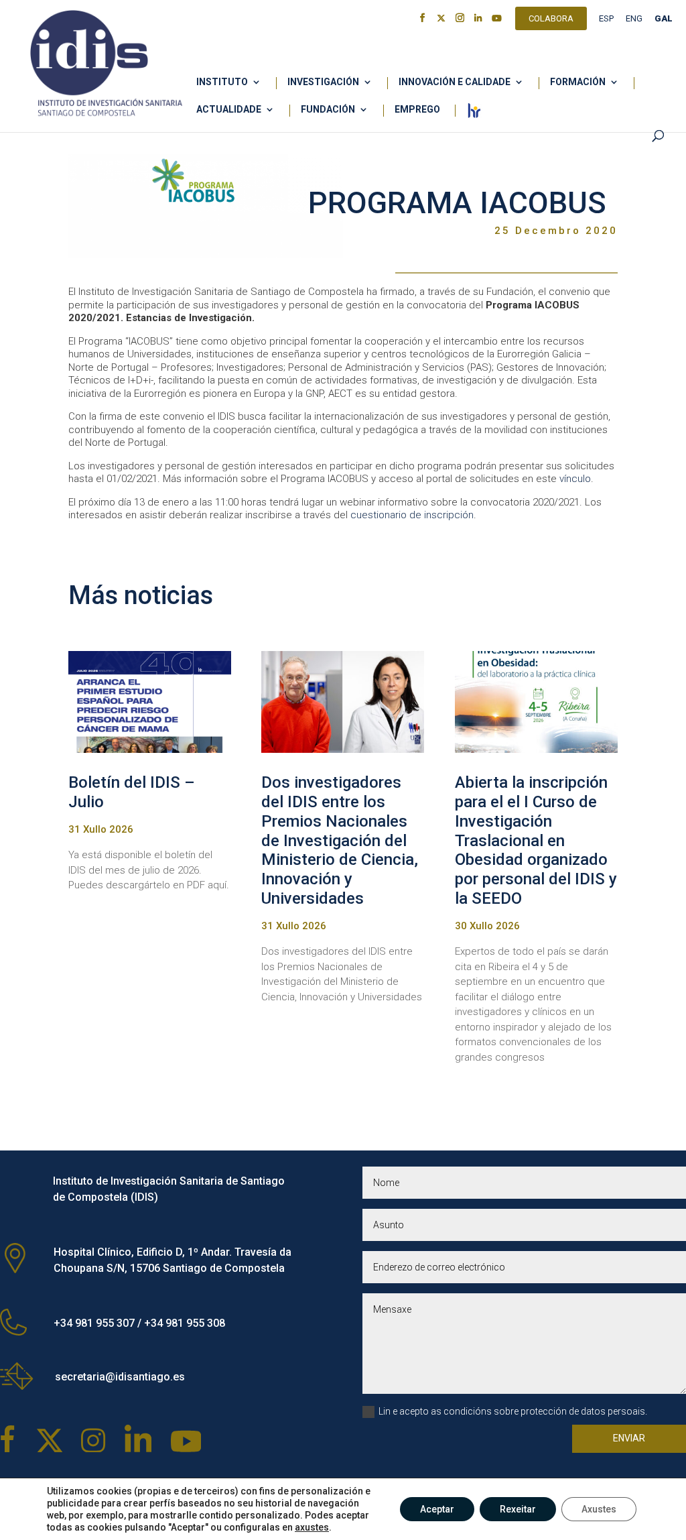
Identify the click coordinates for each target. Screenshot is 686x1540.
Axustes (598, 1509)
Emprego (417, 110)
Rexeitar (518, 1509)
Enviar (629, 1438)
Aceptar (437, 1509)
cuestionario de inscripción (412, 515)
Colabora (551, 20)
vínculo (575, 479)
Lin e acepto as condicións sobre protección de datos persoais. (513, 1411)
